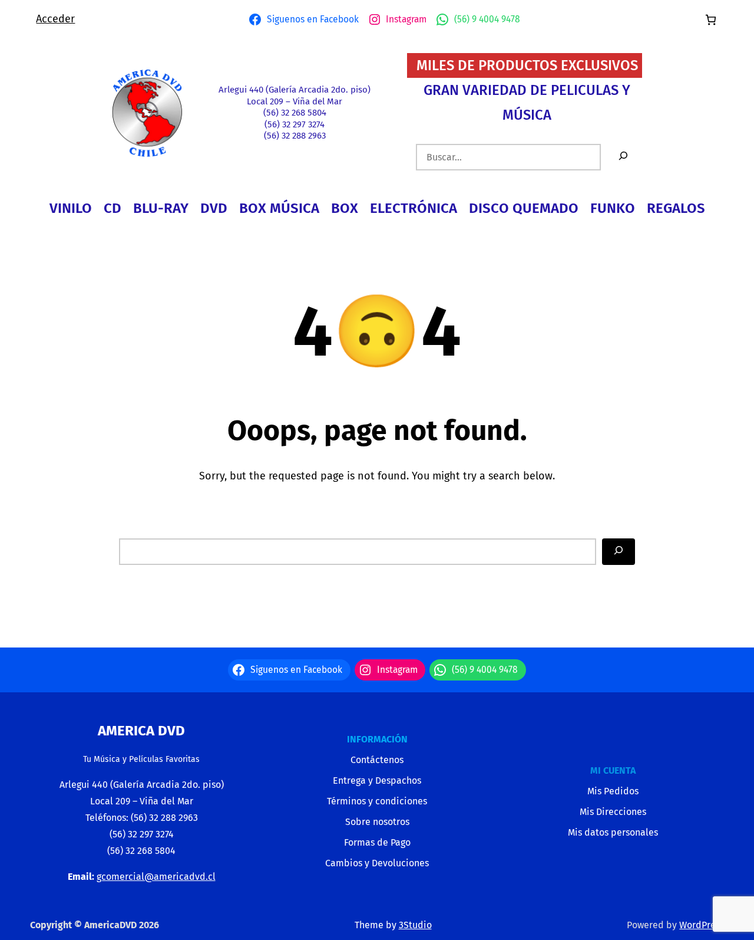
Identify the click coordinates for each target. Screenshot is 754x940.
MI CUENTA (613, 770)
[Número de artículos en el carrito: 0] (710, 19)
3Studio (415, 925)
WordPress (701, 925)
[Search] (618, 551)
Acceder (55, 18)
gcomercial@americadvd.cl (156, 876)
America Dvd (141, 730)
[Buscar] (623, 157)
